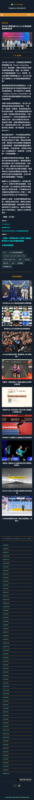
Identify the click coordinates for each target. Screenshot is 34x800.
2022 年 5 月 (5, 712)
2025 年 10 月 (6, 563)
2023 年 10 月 (6, 650)
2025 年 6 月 (5, 577)
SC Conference (6, 224)
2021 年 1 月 (5, 770)
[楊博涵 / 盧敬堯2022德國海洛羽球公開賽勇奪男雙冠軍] (17, 450)
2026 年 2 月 (5, 548)
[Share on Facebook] (13, 55)
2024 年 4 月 (5, 628)
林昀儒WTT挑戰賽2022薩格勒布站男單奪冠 (17, 437)
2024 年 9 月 (5, 610)
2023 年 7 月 (5, 661)
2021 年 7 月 (5, 748)
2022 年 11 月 (6, 690)
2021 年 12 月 (6, 730)
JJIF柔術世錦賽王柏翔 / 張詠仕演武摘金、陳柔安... (17, 519)
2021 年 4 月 (5, 759)
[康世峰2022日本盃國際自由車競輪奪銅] (17, 316)
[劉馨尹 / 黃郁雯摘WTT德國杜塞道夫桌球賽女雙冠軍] (17, 369)
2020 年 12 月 (6, 773)
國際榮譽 (5, 23)
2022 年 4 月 (5, 715)
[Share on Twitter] (15, 55)
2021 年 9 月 (5, 741)
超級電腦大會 (7, 266)
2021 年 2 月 (5, 766)
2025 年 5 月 (5, 581)
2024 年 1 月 (5, 639)
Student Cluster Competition (14, 256)
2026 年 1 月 (5, 552)
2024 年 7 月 (5, 617)
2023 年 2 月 (5, 679)
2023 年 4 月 (5, 672)
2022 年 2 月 (5, 722)
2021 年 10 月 (6, 737)
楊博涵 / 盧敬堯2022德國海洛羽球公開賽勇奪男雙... (17, 464)
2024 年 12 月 (6, 599)
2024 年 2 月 (5, 635)
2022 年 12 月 (6, 686)
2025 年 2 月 (5, 592)
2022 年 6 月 (5, 708)
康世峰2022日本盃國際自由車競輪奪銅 (17, 329)
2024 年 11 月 (6, 603)
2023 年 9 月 (5, 654)
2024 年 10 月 (6, 606)
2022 (4, 252)
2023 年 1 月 (5, 683)
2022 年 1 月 (5, 726)
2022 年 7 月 (5, 704)
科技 (13, 263)
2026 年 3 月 (5, 545)
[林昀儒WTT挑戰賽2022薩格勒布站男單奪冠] (17, 425)
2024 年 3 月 (5, 632)
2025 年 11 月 (6, 559)
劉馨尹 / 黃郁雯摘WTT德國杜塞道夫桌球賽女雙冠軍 (17, 383)
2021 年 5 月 (5, 755)
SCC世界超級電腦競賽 (15, 252)
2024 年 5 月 (5, 625)
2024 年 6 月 (5, 621)
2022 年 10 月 (6, 693)
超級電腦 (20, 263)
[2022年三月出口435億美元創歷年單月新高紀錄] (17, 478)
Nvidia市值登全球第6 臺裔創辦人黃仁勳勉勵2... (17, 355)
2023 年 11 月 (6, 646)
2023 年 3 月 (5, 675)
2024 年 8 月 (5, 614)
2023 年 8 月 (5, 657)
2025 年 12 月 (6, 556)
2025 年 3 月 (5, 588)
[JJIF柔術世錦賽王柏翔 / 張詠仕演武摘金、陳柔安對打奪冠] (17, 506)
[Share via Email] (20, 55)
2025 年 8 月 (5, 570)
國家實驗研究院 (6, 227)
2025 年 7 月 (5, 574)
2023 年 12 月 (6, 643)
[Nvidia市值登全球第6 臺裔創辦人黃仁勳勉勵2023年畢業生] (17, 342)
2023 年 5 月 (5, 668)
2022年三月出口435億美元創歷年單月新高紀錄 (17, 492)
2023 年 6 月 (5, 664)
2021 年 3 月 (5, 762)
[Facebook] (15, 785)
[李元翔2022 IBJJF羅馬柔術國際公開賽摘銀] (17, 290)
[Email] (29, 14)
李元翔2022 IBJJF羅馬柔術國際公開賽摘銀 (17, 303)
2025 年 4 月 (5, 585)
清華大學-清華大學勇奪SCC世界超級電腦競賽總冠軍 (15, 231)
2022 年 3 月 (5, 719)
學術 (20, 259)
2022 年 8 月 (5, 701)
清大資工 (27, 259)
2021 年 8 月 (5, 744)
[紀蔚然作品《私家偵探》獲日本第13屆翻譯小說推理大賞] (17, 397)
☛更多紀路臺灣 (8, 245)
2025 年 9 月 (5, 567)
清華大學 (5, 263)
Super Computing (9, 259)
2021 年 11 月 (6, 733)
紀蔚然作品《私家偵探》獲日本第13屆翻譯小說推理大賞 (17, 411)
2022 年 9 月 (5, 697)
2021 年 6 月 (5, 751)
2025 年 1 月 (5, 596)
